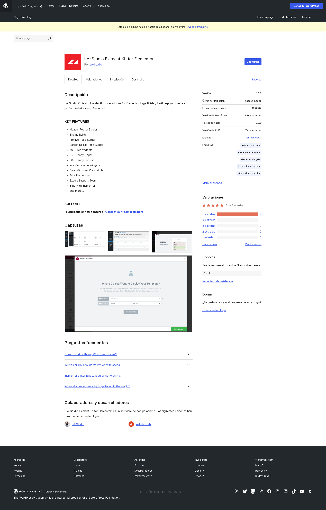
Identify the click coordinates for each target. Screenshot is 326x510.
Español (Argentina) (56, 491)
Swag (199, 475)
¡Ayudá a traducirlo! (198, 26)
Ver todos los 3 (253, 137)
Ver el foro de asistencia (217, 281)
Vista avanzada (212, 183)
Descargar (253, 61)
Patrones (79, 475)
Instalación (117, 79)
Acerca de (19, 459)
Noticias (18, 465)
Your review (209, 244)
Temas (78, 465)
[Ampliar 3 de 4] (188, 235)
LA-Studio (95, 64)
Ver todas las (253, 244)
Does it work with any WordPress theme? (91, 354)
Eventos (199, 465)
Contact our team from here (124, 211)
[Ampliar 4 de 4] (188, 260)
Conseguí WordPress (306, 5)
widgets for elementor (249, 173)
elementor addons (250, 145)
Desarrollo (138, 79)
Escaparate (80, 459)
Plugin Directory (23, 17)
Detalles (73, 79)
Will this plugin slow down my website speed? (93, 365)
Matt (259, 465)
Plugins (78, 470)
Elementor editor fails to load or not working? (93, 375)
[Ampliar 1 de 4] (101, 235)
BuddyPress (263, 475)
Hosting (18, 470)
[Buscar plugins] (49, 38)
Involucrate (201, 459)
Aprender (139, 459)
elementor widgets (250, 159)
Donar (200, 470)
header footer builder (249, 166)
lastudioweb (143, 424)
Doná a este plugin (214, 310)
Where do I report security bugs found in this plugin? (97, 386)
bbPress (261, 470)
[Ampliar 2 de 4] (144, 235)
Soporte (256, 79)
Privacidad (19, 475)
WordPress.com (265, 459)
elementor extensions (249, 152)
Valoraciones (94, 79)
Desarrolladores (143, 470)
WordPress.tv (143, 475)
